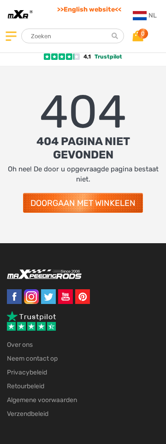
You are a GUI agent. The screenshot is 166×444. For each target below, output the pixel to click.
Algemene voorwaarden (42, 400)
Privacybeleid (27, 372)
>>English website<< (89, 9)
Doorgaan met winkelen (83, 203)
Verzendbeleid (27, 414)
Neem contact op (32, 358)
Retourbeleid (25, 386)
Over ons (20, 345)
